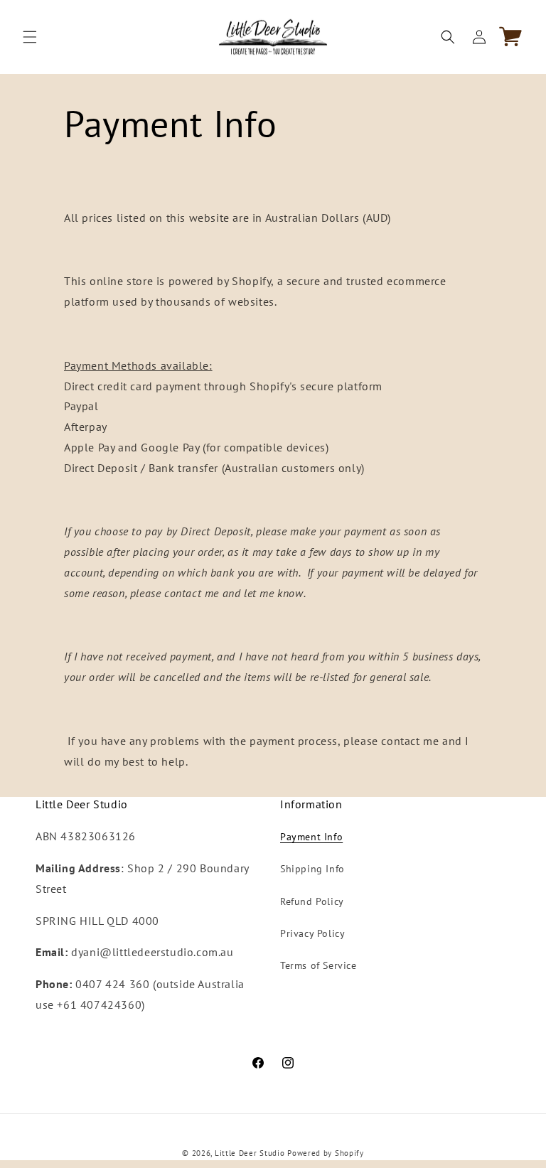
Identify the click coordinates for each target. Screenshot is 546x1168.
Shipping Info (312, 868)
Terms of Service (318, 965)
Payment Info (311, 836)
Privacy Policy (312, 933)
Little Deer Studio (250, 1153)
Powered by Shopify (325, 1153)
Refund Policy (312, 901)
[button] (30, 37)
